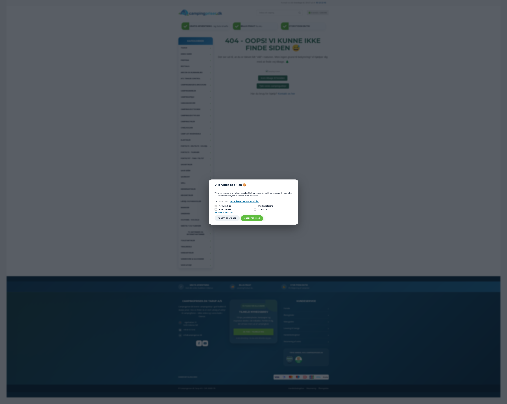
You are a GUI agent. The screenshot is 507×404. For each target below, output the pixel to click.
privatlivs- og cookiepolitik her (244, 201)
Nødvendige (225, 205)
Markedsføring (265, 205)
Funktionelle (225, 209)
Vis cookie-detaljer (224, 212)
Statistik (262, 209)
